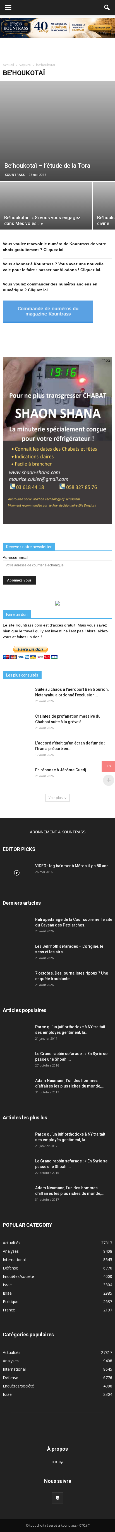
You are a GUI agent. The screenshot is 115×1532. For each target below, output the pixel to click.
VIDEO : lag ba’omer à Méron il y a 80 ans (72, 866)
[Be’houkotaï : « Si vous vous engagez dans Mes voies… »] (46, 216)
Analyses (11, 1251)
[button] (107, 7)
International (14, 1259)
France (9, 1310)
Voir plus (56, 797)
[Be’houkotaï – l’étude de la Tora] (57, 131)
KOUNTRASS (15, 174)
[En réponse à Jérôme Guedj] (17, 777)
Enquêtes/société (18, 1276)
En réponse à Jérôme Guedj (60, 770)
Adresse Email (15, 557)
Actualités (11, 1242)
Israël (8, 1284)
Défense (10, 1268)
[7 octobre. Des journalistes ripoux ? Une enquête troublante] (17, 980)
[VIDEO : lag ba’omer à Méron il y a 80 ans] (17, 873)
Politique (10, 1301)
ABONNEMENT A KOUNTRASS (57, 832)
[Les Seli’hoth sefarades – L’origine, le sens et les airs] (17, 953)
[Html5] (57, 1497)
